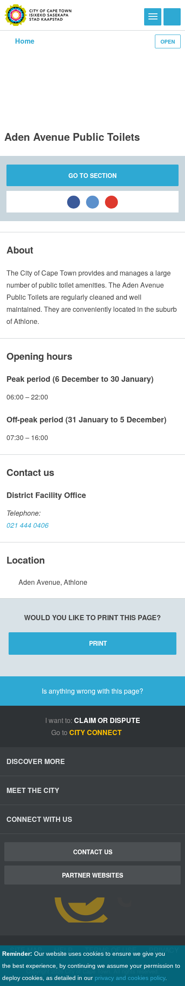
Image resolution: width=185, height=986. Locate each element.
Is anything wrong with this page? (92, 691)
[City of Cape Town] (38, 15)
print (98, 643)
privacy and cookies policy (130, 977)
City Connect (96, 732)
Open (167, 41)
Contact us (92, 851)
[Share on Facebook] (73, 201)
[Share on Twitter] (92, 201)
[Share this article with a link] (111, 201)
